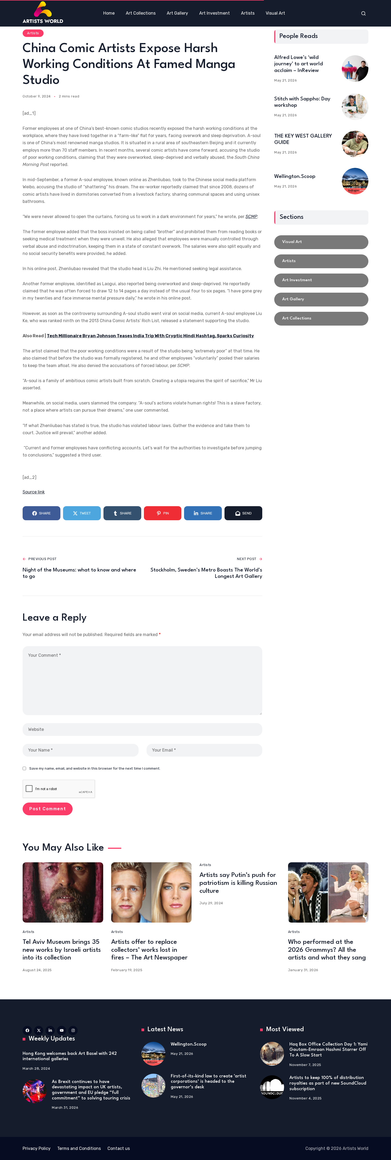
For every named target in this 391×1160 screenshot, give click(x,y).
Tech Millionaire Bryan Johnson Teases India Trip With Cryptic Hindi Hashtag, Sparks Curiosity (150, 335)
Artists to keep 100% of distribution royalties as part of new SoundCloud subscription (327, 1083)
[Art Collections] (321, 319)
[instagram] (73, 1030)
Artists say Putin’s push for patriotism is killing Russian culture (238, 883)
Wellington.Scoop (294, 176)
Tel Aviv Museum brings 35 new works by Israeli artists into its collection (62, 950)
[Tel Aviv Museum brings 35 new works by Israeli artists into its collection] (63, 892)
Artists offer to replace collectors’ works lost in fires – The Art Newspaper (149, 950)
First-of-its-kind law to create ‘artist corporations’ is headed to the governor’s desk (208, 1081)
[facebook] (27, 1030)
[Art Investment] (321, 280)
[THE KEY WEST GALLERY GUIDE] (355, 144)
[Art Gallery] (321, 299)
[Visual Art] (321, 242)
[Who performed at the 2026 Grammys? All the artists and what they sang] (328, 892)
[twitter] (38, 1030)
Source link (34, 491)
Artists (33, 33)
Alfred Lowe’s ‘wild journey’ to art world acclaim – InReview (298, 64)
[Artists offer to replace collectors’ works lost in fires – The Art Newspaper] (151, 892)
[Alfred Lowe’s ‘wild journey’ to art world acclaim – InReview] (355, 68)
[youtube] (61, 1030)
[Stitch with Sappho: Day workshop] (355, 106)
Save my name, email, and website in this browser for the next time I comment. (94, 768)
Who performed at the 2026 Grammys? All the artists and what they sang (327, 950)
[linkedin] (50, 1030)
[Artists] (321, 261)
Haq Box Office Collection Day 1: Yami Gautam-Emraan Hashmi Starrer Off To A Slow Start (328, 1049)
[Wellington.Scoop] (355, 181)
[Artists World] (43, 12)
